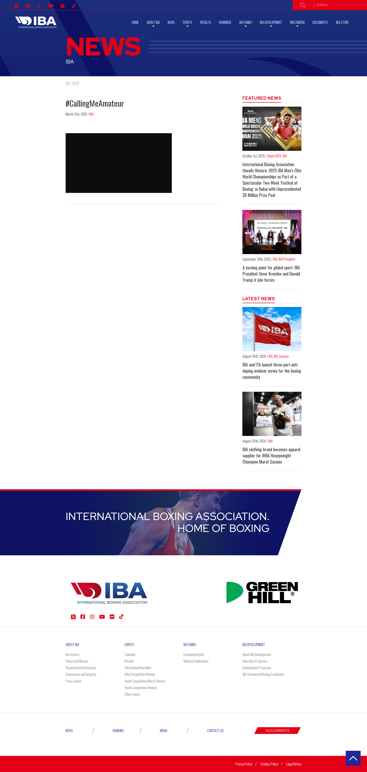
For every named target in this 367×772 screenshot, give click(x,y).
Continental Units (194, 654)
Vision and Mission (77, 661)
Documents (320, 22)
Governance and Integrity (81, 674)
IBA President (287, 259)
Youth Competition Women (141, 687)
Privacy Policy (244, 763)
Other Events (132, 694)
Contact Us (215, 730)
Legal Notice (293, 763)
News (171, 22)
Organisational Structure (81, 667)
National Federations (196, 661)
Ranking (118, 730)
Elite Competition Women (140, 674)
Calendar (130, 654)
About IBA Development (257, 654)
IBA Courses (281, 356)
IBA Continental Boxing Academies (263, 674)
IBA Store (342, 22)
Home (135, 22)
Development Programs (257, 667)
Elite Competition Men (138, 667)
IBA (92, 114)
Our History (72, 654)
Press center (74, 681)
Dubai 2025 (274, 155)
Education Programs (255, 661)
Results (205, 22)
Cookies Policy (269, 763)
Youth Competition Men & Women (145, 681)
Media (163, 730)
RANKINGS (225, 22)
